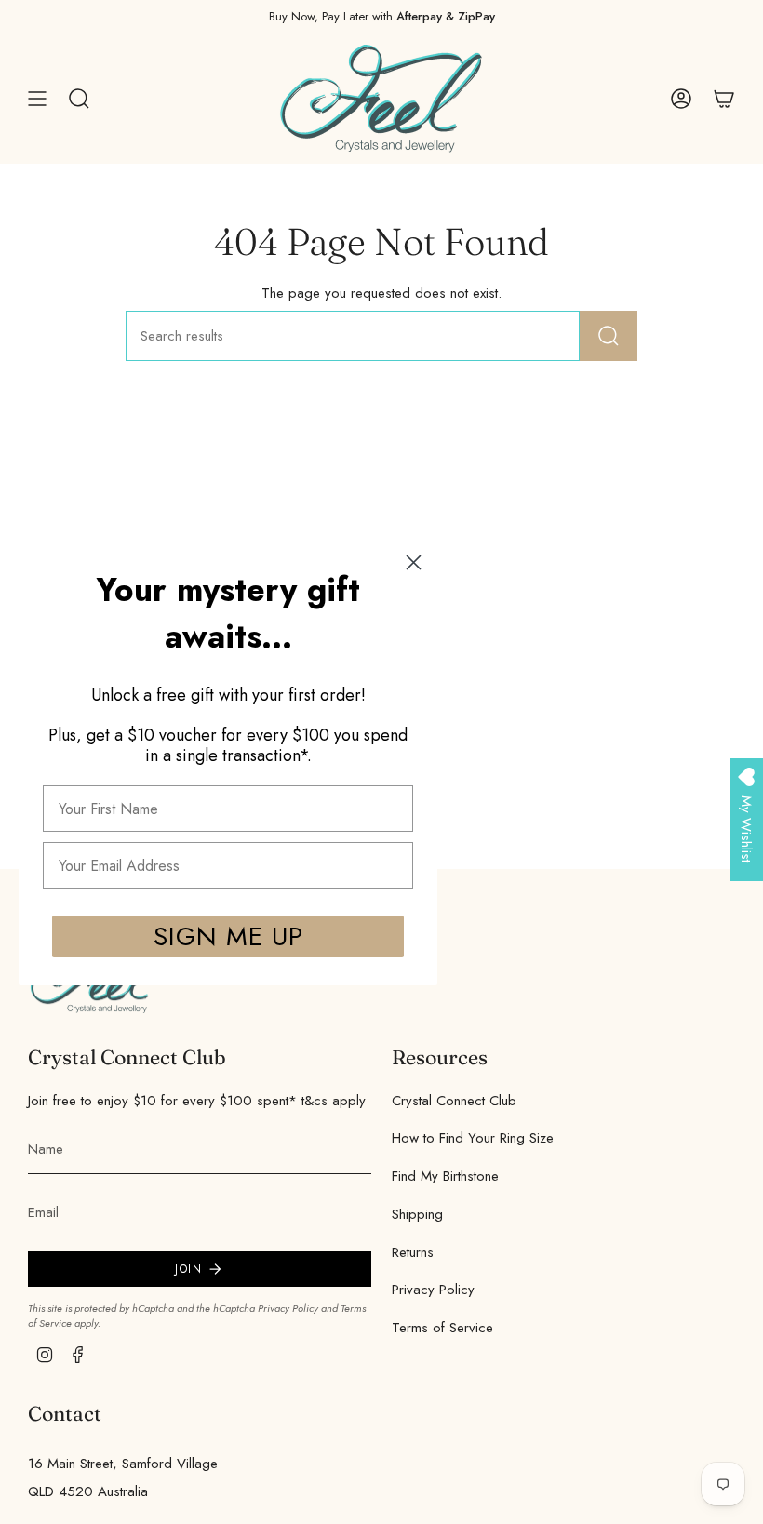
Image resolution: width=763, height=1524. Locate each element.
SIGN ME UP (228, 936)
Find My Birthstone (445, 1176)
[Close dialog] (413, 562)
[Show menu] (37, 99)
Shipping (417, 1214)
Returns (413, 1252)
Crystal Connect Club (454, 1100)
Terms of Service (442, 1327)
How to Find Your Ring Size (473, 1138)
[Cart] (724, 99)
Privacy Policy (288, 1308)
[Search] (608, 336)
